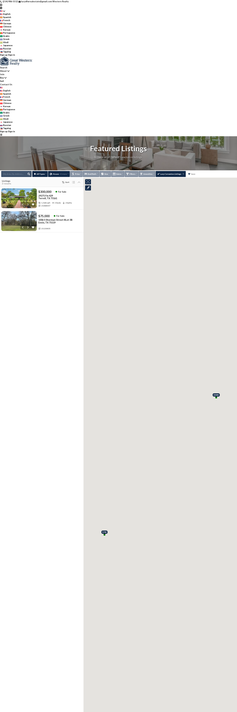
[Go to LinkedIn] (1, 7)
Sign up (4, 55)
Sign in (11, 55)
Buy (2, 77)
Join (2, 74)
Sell (2, 81)
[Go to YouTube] (1, 4)
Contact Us (6, 84)
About (3, 70)
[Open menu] (1, 134)
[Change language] (2, 11)
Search (3, 67)
